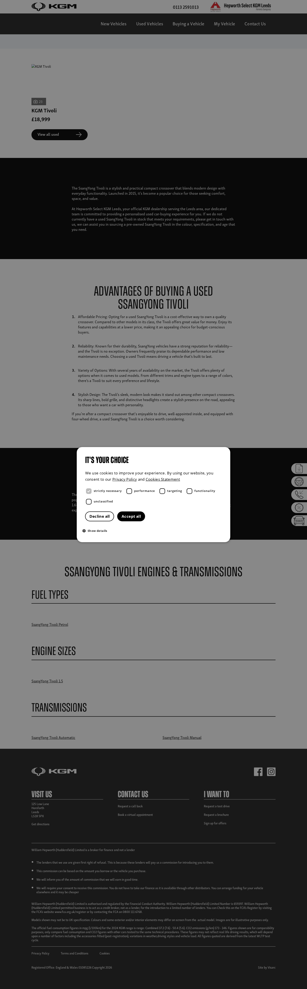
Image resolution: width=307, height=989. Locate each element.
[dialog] (153, 494)
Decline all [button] (99, 516)
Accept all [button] (131, 516)
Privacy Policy (124, 479)
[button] (155, 530)
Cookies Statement (163, 479)
